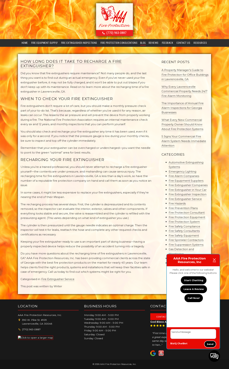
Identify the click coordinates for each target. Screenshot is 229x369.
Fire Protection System (184, 221)
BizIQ (173, 343)
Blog (143, 42)
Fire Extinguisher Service (57, 279)
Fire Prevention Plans (183, 208)
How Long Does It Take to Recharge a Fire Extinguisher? (71, 63)
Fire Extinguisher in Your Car (187, 189)
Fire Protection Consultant (187, 212)
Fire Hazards (177, 203)
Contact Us (183, 42)
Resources (200, 42)
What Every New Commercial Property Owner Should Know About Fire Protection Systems (182, 124)
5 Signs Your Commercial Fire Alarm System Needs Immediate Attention (184, 141)
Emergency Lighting (182, 171)
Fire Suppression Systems (186, 244)
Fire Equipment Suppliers (186, 180)
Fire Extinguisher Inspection (187, 194)
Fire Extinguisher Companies (188, 185)
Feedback (167, 42)
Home (25, 42)
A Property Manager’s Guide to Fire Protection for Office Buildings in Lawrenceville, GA (185, 74)
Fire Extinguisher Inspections (79, 42)
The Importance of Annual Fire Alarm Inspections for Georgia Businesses (183, 107)
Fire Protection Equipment (187, 217)
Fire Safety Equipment (184, 235)
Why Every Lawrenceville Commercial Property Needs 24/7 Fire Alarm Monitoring (184, 91)
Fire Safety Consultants (184, 231)
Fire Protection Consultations (119, 42)
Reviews (154, 42)
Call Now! (194, 298)
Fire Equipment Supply (44, 42)
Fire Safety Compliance (184, 226)
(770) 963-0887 (116, 33)
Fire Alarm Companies (184, 176)
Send (210, 344)
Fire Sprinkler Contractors (186, 240)
